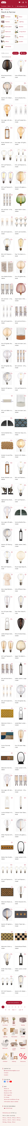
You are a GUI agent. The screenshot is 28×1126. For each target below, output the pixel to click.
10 (9, 1009)
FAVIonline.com (6, 1112)
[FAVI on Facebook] (5, 1081)
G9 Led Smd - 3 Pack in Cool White (11, 299)
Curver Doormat (5, 745)
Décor (9, 6)
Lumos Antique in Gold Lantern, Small (11, 812)
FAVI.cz (4, 1117)
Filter (24, 53)
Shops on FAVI (8, 1090)
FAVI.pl (14, 1117)
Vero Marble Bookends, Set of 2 (10, 276)
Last (20, 1009)
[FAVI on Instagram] (7, 1081)
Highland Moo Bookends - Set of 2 (10, 500)
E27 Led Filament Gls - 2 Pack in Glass (12, 165)
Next (13, 1009)
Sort (16, 53)
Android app (9, 1108)
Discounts (23, 1061)
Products (7, 9)
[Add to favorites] (25, 61)
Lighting (5, 1036)
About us (6, 1088)
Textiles (23, 1025)
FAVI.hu (4, 1119)
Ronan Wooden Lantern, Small (9, 477)
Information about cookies (11, 1101)
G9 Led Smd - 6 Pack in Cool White (11, 209)
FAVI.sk (9, 1117)
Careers (6, 1075)
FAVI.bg (4, 1122)
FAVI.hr (9, 1119)
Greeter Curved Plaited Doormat (10, 455)
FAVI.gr (9, 1122)
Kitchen (23, 1036)
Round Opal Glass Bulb (21, 567)
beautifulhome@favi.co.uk (13, 1070)
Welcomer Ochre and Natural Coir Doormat (13, 946)
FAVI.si (13, 1122)
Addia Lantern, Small (20, 969)
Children (5, 1061)
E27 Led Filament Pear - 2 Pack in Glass (12, 187)
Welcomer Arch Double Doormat (10, 768)
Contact (6, 1072)
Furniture (3, 6)
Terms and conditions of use (11, 1099)
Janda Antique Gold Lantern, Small (10, 634)
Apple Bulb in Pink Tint (21, 299)
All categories (21, 6)
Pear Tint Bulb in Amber (21, 254)
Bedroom (23, 1048)
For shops (6, 1097)
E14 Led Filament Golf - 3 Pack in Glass (12, 879)
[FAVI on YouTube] (11, 1081)
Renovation (14, 1036)
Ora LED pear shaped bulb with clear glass (13, 611)
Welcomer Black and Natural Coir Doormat (12, 902)
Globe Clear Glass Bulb (7, 969)
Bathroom (5, 1048)
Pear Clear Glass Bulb (21, 611)
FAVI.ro (19, 1117)
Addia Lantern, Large (20, 678)
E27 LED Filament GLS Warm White (11, 991)
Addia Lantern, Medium (21, 544)
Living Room (13, 1049)
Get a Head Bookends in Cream (10, 589)
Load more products (13, 1002)
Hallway (14, 1061)
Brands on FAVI (8, 1093)
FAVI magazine (8, 1095)
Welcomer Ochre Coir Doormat (9, 723)
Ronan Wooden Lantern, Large (9, 142)
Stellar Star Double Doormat (9, 857)
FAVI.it (14, 1119)
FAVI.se (19, 1119)
